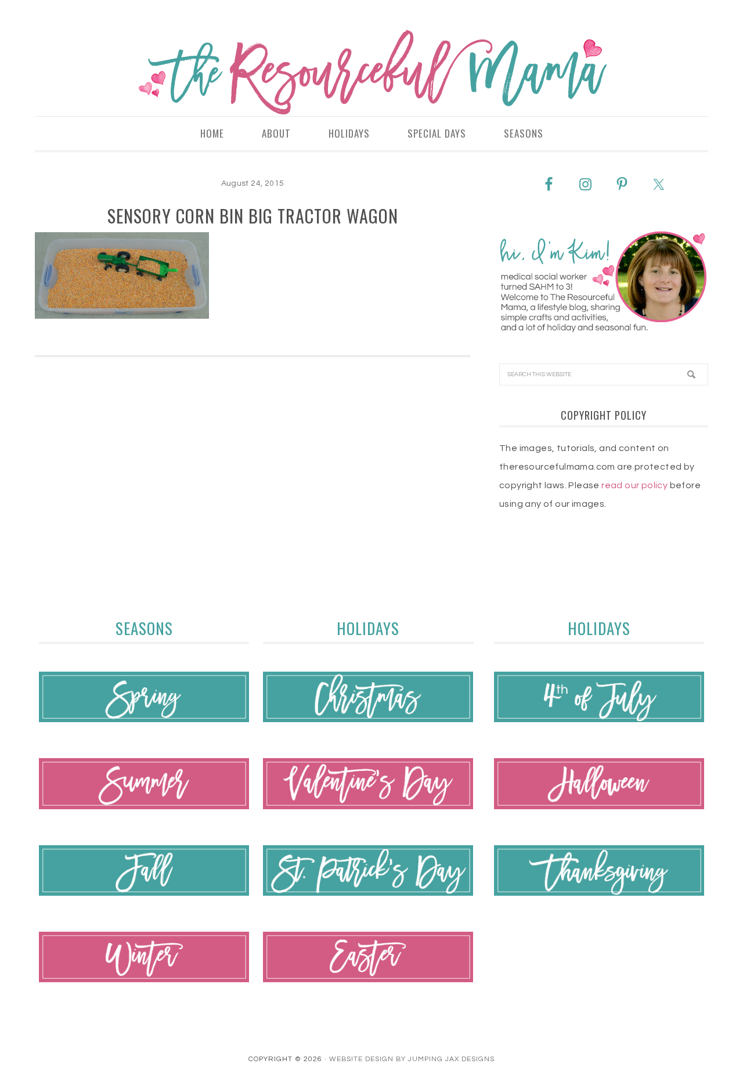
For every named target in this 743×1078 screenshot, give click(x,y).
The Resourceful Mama (371, 72)
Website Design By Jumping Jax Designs (412, 1059)
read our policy (634, 485)
